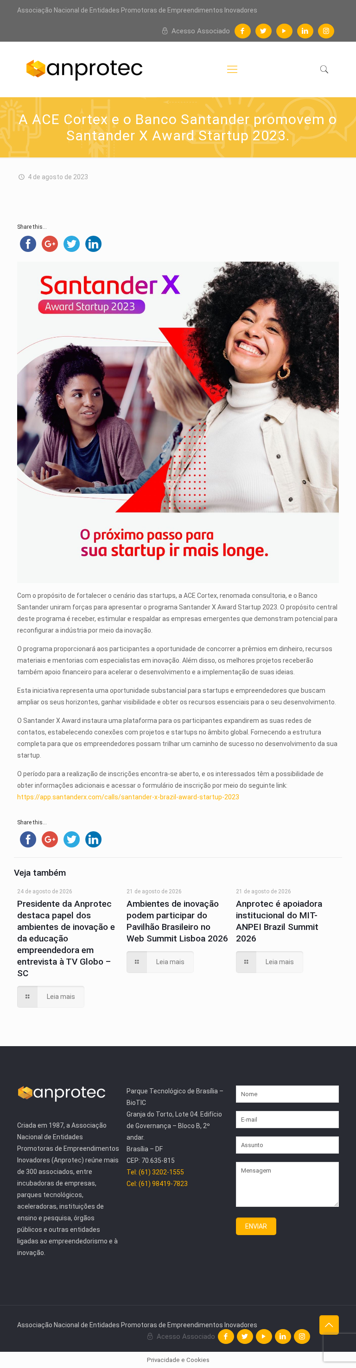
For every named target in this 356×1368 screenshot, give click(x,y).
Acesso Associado (200, 31)
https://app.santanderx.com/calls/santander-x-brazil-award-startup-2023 (128, 797)
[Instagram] (326, 31)
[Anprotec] (84, 69)
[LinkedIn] (305, 31)
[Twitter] (263, 31)
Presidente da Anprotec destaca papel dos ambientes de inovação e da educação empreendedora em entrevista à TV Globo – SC (66, 938)
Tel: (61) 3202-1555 (155, 1172)
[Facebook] (243, 31)
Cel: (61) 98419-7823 (157, 1183)
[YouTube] (284, 31)
